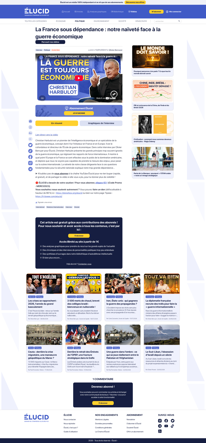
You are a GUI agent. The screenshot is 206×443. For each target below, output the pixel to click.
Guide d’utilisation (71, 431)
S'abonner (103, 403)
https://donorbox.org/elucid (69, 193)
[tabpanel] (78, 165)
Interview (39, 50)
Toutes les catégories (36, 21)
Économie (61, 21)
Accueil (67, 11)
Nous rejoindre (69, 423)
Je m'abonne (79, 113)
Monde (76, 207)
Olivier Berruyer (115, 50)
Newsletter (131, 419)
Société (122, 21)
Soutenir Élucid (132, 427)
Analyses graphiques (98, 11)
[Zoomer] (30, 133)
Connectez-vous (84, 264)
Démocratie (141, 21)
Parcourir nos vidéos (50, 42)
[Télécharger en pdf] (30, 127)
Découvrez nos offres (135, 2)
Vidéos (134, 11)
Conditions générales (103, 427)
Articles (80, 11)
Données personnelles (103, 423)
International (40, 207)
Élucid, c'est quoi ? (71, 427)
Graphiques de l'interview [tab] (101, 123)
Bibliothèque (118, 11)
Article (31, 348)
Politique (80, 21)
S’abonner (79, 236)
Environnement (101, 21)
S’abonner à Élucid (134, 423)
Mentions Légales (102, 419)
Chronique (71, 297)
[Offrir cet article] (30, 121)
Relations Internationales (55, 207)
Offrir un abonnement (135, 431)
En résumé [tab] (56, 123)
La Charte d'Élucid (102, 431)
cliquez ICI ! (101, 182)
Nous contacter (70, 419)
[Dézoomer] (30, 139)
